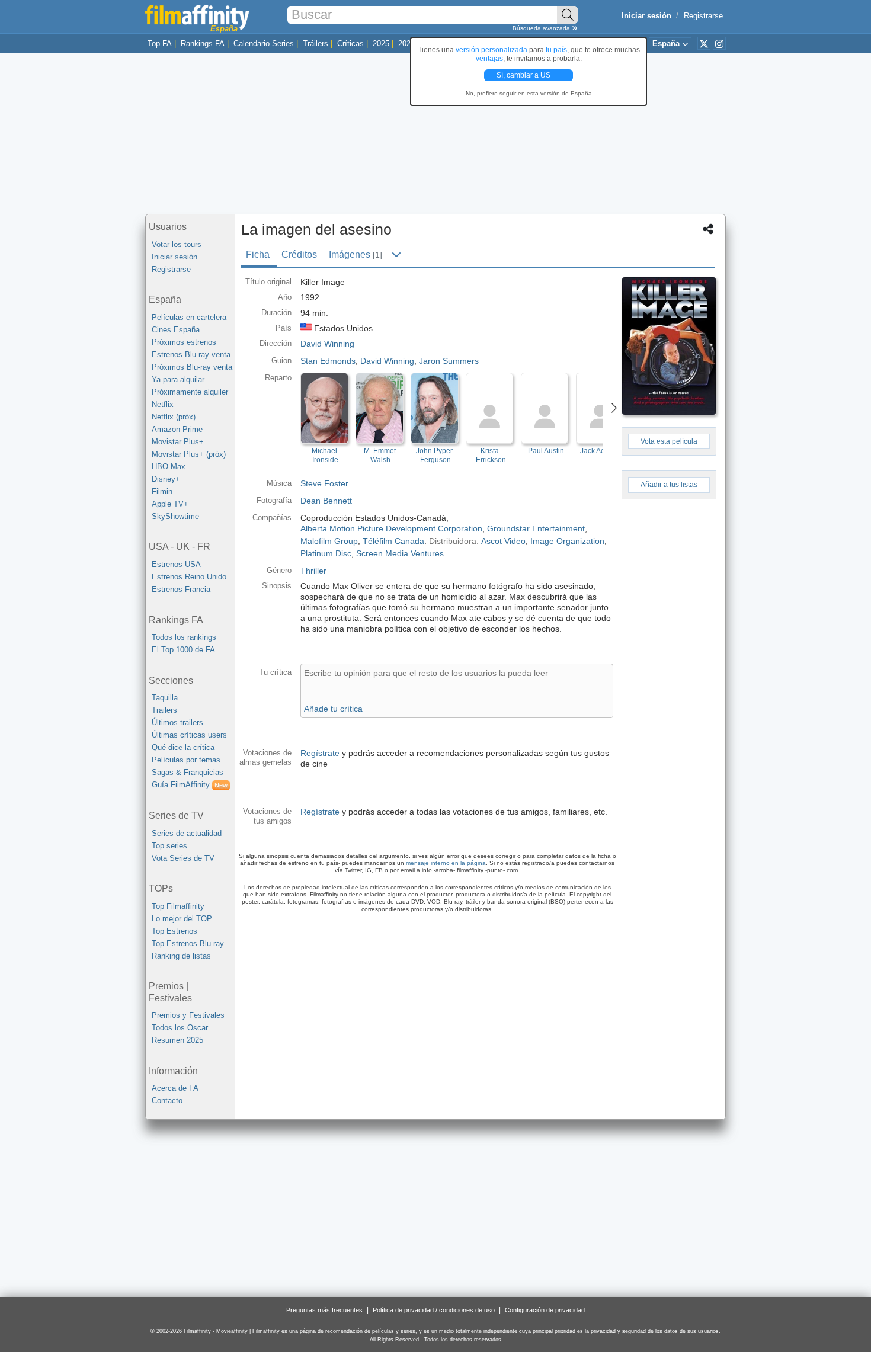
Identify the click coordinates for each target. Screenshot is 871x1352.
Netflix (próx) (174, 416)
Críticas (350, 43)
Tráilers (315, 43)
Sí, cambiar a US (524, 75)
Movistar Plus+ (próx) (189, 454)
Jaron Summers (449, 361)
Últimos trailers (177, 722)
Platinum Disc (325, 553)
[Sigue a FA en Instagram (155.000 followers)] (719, 43)
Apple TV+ (170, 503)
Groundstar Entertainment (536, 528)
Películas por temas (186, 759)
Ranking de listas (181, 955)
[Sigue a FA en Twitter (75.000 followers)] (703, 43)
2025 (381, 43)
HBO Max (168, 466)
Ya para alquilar (178, 379)
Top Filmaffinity (178, 906)
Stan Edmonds (328, 361)
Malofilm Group (329, 541)
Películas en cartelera (189, 317)
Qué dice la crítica (183, 747)
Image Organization (567, 541)
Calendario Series (263, 43)
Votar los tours (176, 244)
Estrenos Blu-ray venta (191, 354)
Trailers (164, 710)
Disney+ (166, 479)
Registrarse (703, 15)
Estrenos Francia (181, 589)
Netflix (163, 404)
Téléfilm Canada (393, 541)
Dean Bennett (326, 500)
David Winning (387, 361)
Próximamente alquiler (190, 391)
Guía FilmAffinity (190, 784)
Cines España (176, 329)
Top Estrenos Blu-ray (188, 943)
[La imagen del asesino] (669, 346)
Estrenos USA (176, 564)
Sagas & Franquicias (187, 772)
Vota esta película (669, 441)
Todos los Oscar (180, 1027)
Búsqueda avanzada (542, 28)
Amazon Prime (177, 429)
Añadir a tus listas (669, 484)
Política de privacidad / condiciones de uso (434, 1309)
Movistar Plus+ (178, 441)
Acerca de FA (175, 1088)
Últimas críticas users (189, 735)
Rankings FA (203, 43)
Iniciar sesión (174, 256)
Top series (169, 845)
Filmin (162, 491)
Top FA (160, 43)
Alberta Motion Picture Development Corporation (391, 528)
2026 (406, 43)
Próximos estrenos (184, 342)
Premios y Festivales (188, 1015)
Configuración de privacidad (545, 1309)
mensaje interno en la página (446, 863)
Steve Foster (324, 483)
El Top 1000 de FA (183, 649)
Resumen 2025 (177, 1040)
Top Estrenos (174, 931)
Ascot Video (503, 541)
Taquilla (165, 697)
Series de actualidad (187, 833)
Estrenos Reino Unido (189, 576)
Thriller (313, 570)
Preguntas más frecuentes (324, 1309)
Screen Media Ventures (400, 553)
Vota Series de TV (183, 858)
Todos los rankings (184, 637)
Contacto (167, 1100)
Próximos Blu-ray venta (192, 367)
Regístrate (320, 753)
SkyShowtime (175, 516)
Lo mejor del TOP (182, 918)
